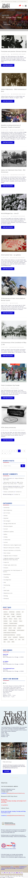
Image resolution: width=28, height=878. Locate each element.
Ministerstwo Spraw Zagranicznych (12, 545)
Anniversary (15, 54)
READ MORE (7, 24)
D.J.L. (12, 867)
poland (19, 628)
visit (19, 639)
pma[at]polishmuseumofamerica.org (15, 793)
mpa (10, 621)
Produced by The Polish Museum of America (12, 571)
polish (5, 630)
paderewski (21, 625)
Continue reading (8, 65)
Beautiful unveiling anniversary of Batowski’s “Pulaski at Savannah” (11, 126)
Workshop (6, 598)
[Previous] (5, 451)
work (9, 641)
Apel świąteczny (8, 510)
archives (18, 611)
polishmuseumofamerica (9, 634)
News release (22, 54)
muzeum (5, 623)
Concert (6, 529)
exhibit (13, 616)
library (15, 618)
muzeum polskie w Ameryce (10, 625)
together (6, 639)
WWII (13, 641)
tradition (11, 639)
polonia (18, 634)
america (5, 611)
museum (15, 621)
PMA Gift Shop (7, 762)
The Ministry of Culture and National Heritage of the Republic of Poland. (13, 868)
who (5, 641)
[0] (18, 6)
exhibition (19, 616)
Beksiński (6, 518)
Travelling (6, 577)
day (4, 616)
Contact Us (18, 491)
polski (5, 637)
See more (6, 771)
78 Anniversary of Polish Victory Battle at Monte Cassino (13, 299)
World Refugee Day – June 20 (10, 213)
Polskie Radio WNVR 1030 (10, 565)
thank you (21, 637)
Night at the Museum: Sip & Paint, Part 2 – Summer (13, 483)
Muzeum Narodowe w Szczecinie (12, 550)
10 (5, 453)
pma (15, 628)
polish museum (20, 630)
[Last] (10, 453)
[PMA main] (5, 6)
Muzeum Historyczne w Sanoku (12, 547)
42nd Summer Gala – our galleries (11, 255)
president (15, 637)
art (22, 611)
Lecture (6, 542)
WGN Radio (6, 590)
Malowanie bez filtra (9, 482)
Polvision (6, 567)
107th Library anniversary (8, 428)
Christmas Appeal (8, 526)
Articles (5, 515)
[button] (10, 777)
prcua (9, 637)
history (10, 618)
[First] (2, 451)
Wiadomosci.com (8, 593)
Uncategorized (7, 579)
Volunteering (7, 585)
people (5, 628)
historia (5, 618)
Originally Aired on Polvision (10, 555)
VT (4, 587)
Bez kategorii (7, 520)
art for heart (7, 512)
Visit (5, 582)
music (20, 621)
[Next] (7, 453)
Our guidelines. (4, 805)
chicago (12, 614)
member (5, 621)
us (15, 639)
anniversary (11, 611)
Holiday (5, 537)
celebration (6, 614)
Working (6, 595)
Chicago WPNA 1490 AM (10, 523)
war (23, 639)
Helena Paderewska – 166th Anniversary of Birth (13, 90)
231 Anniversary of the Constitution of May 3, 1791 (13, 344)
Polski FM (6, 562)
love (20, 618)
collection (18, 614)
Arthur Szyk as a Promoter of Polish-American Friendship (13, 488)
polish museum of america (10, 632)
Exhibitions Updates (9, 531)
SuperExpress (7, 574)
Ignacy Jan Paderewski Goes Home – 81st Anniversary (13, 171)
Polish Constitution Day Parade (10, 385)
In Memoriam (7, 539)
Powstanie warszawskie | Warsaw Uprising (13, 51)
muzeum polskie (13, 623)
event (8, 616)
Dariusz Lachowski (8, 491)
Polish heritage (11, 630)
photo (10, 628)
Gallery (5, 534)
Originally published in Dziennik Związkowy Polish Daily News (11, 559)
